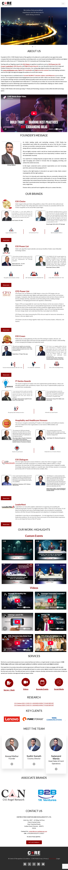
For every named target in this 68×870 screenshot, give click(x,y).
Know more (6, 240)
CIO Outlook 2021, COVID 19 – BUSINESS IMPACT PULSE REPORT (34, 703)
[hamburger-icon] (63, 3)
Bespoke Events (42, 689)
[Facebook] (25, 864)
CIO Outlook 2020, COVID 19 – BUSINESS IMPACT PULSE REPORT (34, 705)
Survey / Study (9, 690)
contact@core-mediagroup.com (38, 831)
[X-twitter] (29, 864)
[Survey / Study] (9, 683)
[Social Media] (59, 682)
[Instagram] (34, 864)
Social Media (59, 689)
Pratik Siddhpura (34, 842)
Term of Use (52, 858)
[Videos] (26, 682)
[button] (3, 26)
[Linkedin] (12, 764)
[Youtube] (43, 864)
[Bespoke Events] (42, 682)
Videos (25, 689)
